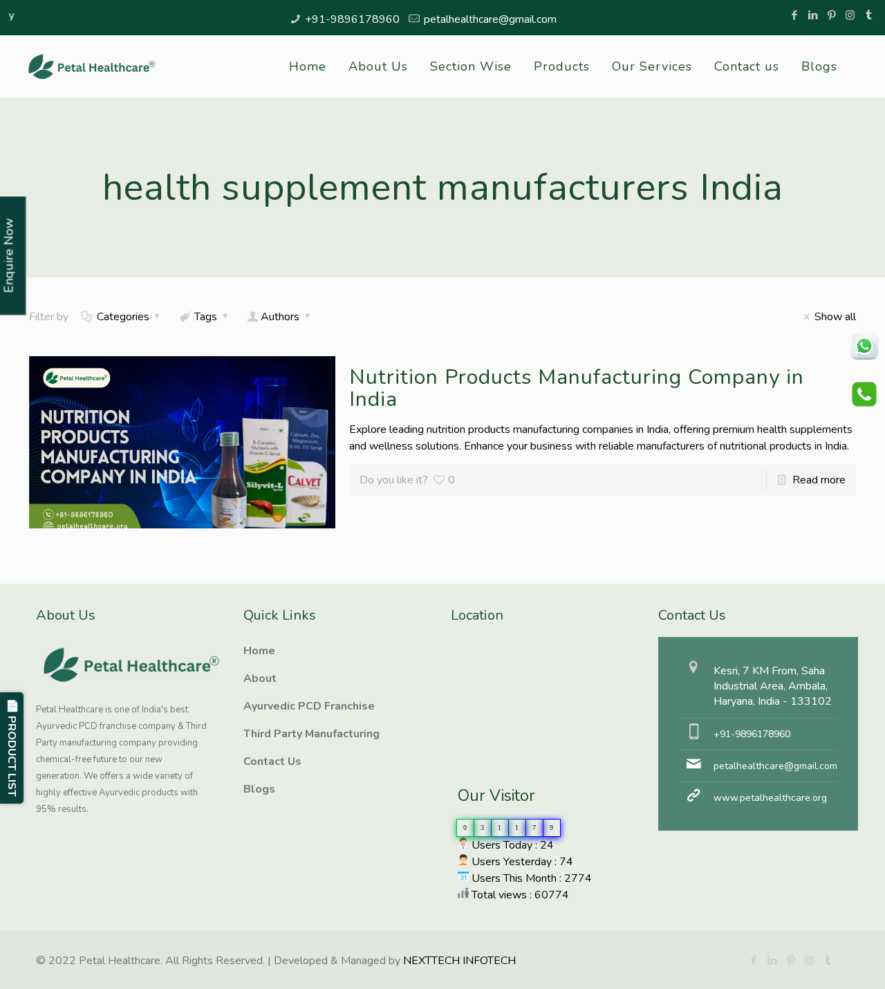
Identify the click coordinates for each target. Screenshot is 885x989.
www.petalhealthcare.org (770, 797)
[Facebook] (794, 15)
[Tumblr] (868, 15)
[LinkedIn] (812, 15)
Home (259, 650)
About (260, 678)
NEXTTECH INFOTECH (458, 960)
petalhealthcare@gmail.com (490, 19)
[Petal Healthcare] (92, 66)
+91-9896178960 (352, 19)
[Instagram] (850, 15)
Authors (280, 316)
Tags (205, 316)
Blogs (259, 789)
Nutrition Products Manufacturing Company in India (576, 388)
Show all (834, 316)
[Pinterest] (831, 15)
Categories (123, 316)
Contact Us (272, 761)
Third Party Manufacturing (311, 733)
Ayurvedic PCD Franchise (309, 706)
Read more (819, 480)
